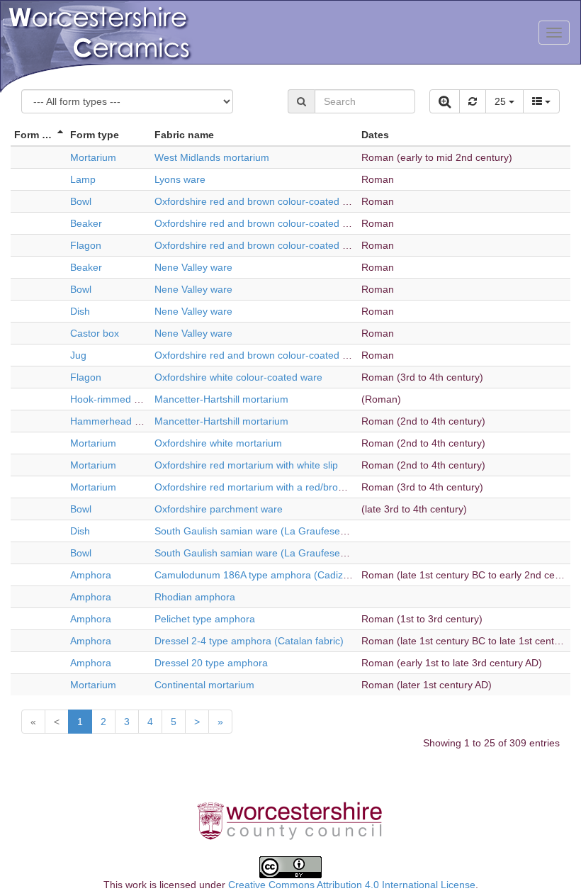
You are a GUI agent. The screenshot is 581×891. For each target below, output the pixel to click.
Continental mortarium (204, 684)
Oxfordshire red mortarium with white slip (246, 465)
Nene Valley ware (193, 267)
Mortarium (93, 157)
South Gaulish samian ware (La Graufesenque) (260, 531)
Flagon (85, 245)
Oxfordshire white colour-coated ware (238, 377)
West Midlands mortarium (211, 157)
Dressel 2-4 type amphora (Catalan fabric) (249, 640)
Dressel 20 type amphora (211, 662)
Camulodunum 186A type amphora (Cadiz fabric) (264, 575)
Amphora (90, 575)
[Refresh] (472, 101)
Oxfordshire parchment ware (218, 509)
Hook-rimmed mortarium (125, 399)
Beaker (86, 223)
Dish (80, 311)
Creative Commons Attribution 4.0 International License (351, 884)
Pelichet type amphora (204, 618)
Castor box (94, 333)
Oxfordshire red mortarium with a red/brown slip (261, 487)
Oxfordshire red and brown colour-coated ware (259, 201)
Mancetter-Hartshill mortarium (221, 399)
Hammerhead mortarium (125, 421)
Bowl (80, 201)
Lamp (83, 179)
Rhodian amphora (194, 597)
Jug (78, 355)
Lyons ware (179, 179)
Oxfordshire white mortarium (218, 443)
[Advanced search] (444, 101)
